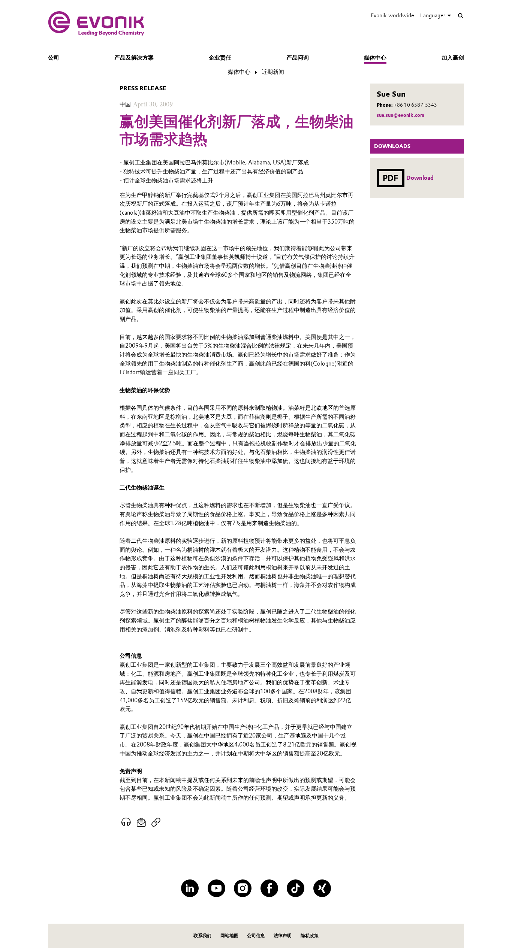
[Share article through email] (141, 822)
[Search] (460, 15)
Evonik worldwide (392, 15)
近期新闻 (273, 72)
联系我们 (202, 935)
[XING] (322, 888)
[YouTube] (216, 888)
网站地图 (229, 935)
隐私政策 (310, 935)
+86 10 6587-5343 (415, 105)
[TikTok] (295, 888)
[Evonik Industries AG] (96, 23)
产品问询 (297, 57)
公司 (53, 57)
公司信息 (256, 935)
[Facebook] (269, 888)
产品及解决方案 (134, 57)
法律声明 (283, 935)
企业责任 (220, 57)
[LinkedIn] (190, 888)
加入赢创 (453, 57)
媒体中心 (375, 57)
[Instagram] (243, 888)
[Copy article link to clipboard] (155, 822)
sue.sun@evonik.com (400, 115)
